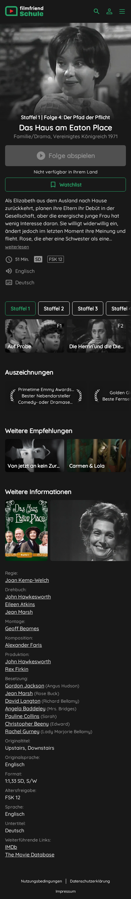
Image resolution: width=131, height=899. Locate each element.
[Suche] (96, 11)
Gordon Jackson (24, 685)
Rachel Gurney (22, 731)
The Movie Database (29, 854)
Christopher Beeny (27, 723)
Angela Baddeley (25, 708)
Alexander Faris (23, 645)
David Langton (22, 701)
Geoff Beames (22, 628)
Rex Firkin (16, 669)
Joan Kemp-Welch (27, 580)
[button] (122, 11)
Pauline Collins (22, 716)
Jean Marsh (19, 612)
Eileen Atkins (20, 604)
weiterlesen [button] (17, 247)
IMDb (11, 847)
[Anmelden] (109, 11)
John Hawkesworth (28, 596)
